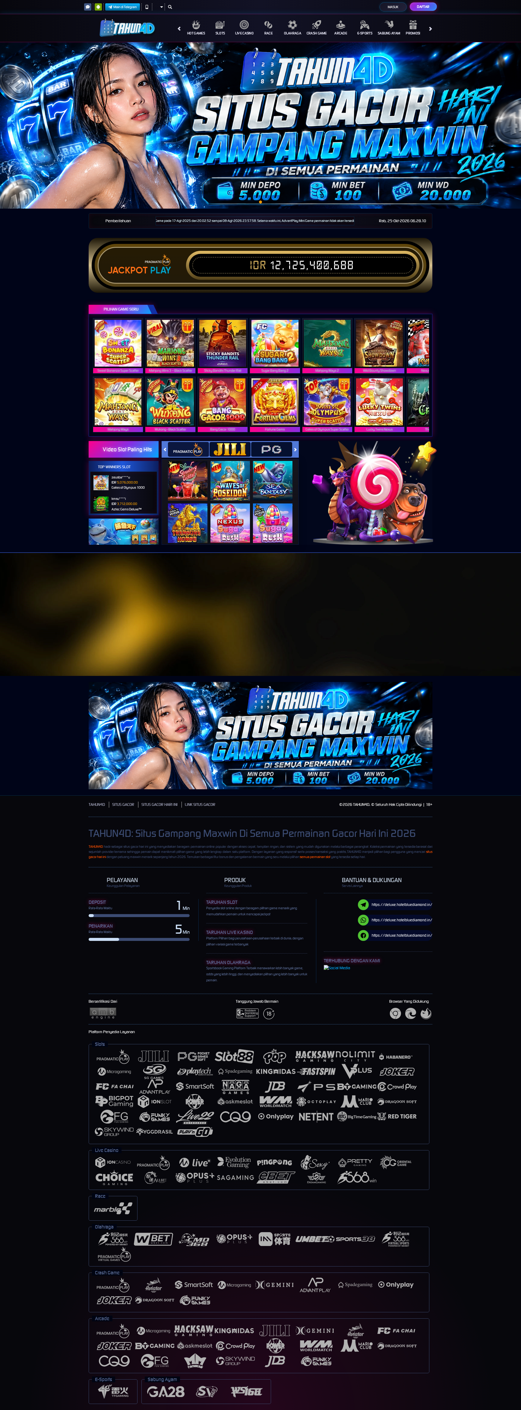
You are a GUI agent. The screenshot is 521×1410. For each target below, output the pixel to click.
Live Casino (244, 33)
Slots (220, 33)
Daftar (423, 7)
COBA (191, 474)
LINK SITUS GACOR (200, 804)
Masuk (393, 7)
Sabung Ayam (389, 33)
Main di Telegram (125, 7)
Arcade (340, 33)
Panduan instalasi (496, 625)
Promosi (413, 33)
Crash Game (317, 33)
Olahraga (292, 33)
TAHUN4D (97, 804)
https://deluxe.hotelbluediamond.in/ (402, 904)
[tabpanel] (260, 125)
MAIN (122, 343)
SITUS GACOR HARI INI (159, 804)
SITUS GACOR (123, 804)
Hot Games (196, 33)
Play (160, 270)
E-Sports (364, 33)
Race (268, 33)
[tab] (188, 449)
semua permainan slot (315, 857)
